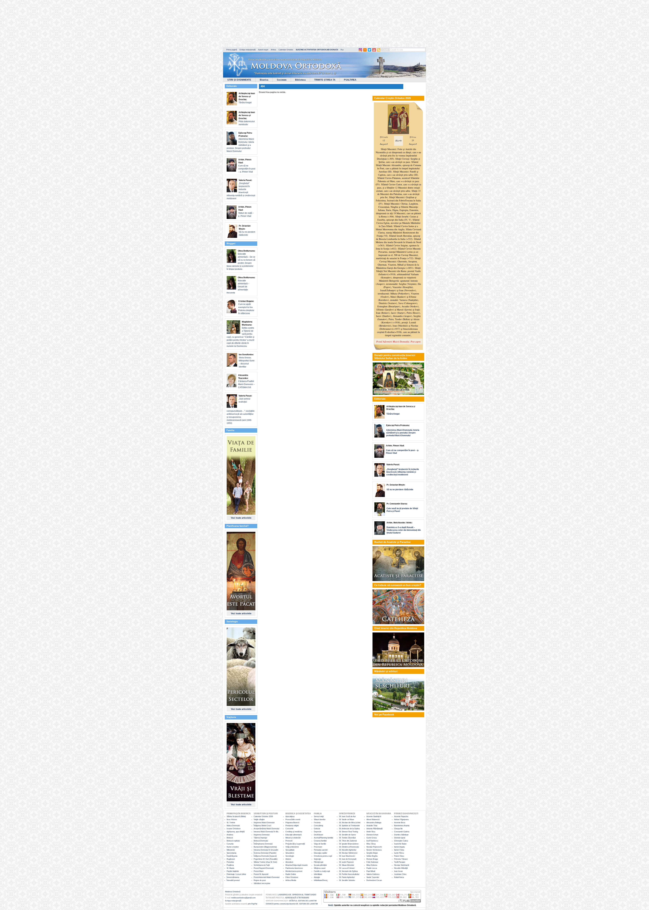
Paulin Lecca (371, 868)
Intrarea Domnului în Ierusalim (266, 850)
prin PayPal (252, 904)
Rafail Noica (399, 877)
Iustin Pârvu (399, 853)
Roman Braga (372, 859)
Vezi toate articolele (241, 518)
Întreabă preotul (233, 880)
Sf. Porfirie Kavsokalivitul (349, 874)
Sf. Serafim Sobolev (347, 880)
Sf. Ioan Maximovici (347, 856)
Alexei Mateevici (373, 819)
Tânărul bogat (247, 98)
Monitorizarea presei (293, 871)
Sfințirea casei (319, 868)
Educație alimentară (293, 835)
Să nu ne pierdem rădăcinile (247, 230)
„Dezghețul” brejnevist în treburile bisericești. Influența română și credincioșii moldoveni (241, 189)
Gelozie (317, 829)
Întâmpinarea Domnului (263, 844)
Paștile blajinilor (233, 871)
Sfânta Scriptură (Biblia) (236, 816)
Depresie (317, 832)
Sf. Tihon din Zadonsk (348, 841)
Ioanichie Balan (400, 844)
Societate (281, 80)
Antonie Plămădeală (374, 829)
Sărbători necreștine (262, 883)
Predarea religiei (292, 826)
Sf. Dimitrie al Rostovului (349, 847)
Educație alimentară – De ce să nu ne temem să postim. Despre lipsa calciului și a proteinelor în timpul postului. (241, 260)
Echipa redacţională (233, 901)
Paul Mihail (370, 871)
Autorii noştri (263, 50)
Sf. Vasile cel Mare (346, 819)
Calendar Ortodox (286, 50)
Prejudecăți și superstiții (295, 844)
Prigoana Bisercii (292, 822)
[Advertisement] (103, 23)
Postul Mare (258, 871)
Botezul (230, 838)
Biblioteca (300, 80)
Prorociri (288, 841)
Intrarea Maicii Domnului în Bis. (266, 832)
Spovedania (231, 853)
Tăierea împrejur (260, 838)
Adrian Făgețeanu (401, 819)
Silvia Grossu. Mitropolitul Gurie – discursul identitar (247, 360)
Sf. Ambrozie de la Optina (349, 829)
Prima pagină (231, 50)
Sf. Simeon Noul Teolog (348, 832)
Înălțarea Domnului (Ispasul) (265, 856)
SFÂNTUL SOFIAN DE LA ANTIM (303, 901)
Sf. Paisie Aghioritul (346, 877)
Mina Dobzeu (371, 865)
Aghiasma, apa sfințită (236, 832)
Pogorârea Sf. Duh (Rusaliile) (266, 859)
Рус (342, 50)
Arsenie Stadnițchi (373, 816)
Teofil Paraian (399, 862)
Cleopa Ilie (398, 829)
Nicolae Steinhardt (401, 865)
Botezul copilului (233, 841)
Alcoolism (289, 862)
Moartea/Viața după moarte (296, 865)
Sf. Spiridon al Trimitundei (349, 826)
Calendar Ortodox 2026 (263, 816)
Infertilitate (318, 874)
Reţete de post (260, 880)
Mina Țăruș (371, 844)
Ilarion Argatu (399, 847)
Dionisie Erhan (372, 835)
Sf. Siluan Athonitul (346, 865)
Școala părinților (320, 865)
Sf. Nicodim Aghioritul (347, 850)
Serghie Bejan (372, 853)
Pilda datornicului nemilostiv (247, 118)
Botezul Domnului (261, 841)
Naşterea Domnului (261, 835)
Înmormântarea (233, 877)
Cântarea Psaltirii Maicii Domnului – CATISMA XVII (246, 381)
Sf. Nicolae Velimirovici (348, 853)
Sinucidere (289, 853)
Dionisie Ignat (399, 838)
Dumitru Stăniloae (401, 835)
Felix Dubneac (372, 862)
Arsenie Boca (399, 822)
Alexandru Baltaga (373, 822)
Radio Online (290, 874)
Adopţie (317, 877)
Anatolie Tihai (371, 826)
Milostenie (231, 850)
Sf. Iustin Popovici (346, 862)
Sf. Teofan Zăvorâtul (347, 838)
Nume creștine (233, 847)
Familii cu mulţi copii (322, 871)
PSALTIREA (350, 80)
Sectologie (289, 856)
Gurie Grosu (371, 838)
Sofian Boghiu (372, 856)
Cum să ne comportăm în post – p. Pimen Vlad (246, 165)
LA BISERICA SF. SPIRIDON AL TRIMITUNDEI (297, 895)
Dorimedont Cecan (374, 880)
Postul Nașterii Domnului (264, 868)
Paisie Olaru (399, 856)
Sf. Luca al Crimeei (346, 868)
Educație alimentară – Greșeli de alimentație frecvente (241, 285)
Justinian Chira (400, 874)
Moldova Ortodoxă (232, 892)
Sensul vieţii (318, 816)
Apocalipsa (289, 816)
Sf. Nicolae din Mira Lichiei (349, 822)
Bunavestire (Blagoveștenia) (265, 847)
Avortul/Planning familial (323, 838)
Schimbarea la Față (262, 865)
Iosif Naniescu (372, 841)
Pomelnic (230, 862)
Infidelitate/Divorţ (320, 880)
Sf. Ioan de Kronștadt (347, 859)
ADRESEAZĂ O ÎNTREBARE (297, 898)
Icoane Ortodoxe (234, 829)
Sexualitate (289, 850)
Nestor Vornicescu (374, 850)
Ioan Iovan (398, 871)
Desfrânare (318, 835)
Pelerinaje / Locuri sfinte (236, 874)
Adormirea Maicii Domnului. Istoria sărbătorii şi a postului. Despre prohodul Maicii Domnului (240, 142)
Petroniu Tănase (401, 859)
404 (263, 86)
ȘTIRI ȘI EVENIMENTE (239, 80)
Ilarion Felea (399, 850)
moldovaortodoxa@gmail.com (243, 898)
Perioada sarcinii (320, 850)
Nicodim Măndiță (401, 868)
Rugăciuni (231, 859)
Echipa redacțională (247, 50)
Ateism (288, 859)
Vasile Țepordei (372, 877)
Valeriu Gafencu (372, 874)
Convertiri (289, 829)
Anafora (230, 835)
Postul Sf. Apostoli (261, 874)
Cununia (230, 844)
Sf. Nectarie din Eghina (348, 871)
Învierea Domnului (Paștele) (265, 853)
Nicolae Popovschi (374, 847)
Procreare (318, 847)
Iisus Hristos (232, 819)
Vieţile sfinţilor (259, 819)
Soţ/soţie (317, 859)
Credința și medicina (293, 832)
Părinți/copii (318, 862)
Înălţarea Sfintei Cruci (262, 826)
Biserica (264, 80)
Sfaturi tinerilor (320, 819)
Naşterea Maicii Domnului (264, 822)
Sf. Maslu (230, 868)
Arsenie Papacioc (401, 816)
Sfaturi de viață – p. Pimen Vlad (246, 211)
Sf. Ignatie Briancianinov (349, 844)
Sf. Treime (231, 822)
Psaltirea (230, 865)
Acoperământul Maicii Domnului (266, 829)
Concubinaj (318, 826)
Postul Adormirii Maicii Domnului (266, 877)
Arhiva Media (290, 880)
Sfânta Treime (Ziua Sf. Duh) (265, 862)
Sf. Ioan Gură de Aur (347, 816)
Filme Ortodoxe (291, 877)
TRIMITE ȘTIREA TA (324, 80)
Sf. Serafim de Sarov (347, 835)
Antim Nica (370, 832)
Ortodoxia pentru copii (323, 856)
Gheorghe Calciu (401, 841)
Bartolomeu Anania (401, 826)
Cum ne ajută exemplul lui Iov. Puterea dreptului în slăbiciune (246, 307)
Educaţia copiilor (320, 853)
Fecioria (317, 822)
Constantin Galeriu (401, 832)
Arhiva (273, 50)
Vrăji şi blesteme (292, 847)
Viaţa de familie (320, 844)
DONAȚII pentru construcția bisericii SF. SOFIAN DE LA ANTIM (292, 904)
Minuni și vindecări (293, 838)
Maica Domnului (233, 826)
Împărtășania (232, 856)
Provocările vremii (292, 819)
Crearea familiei (320, 841)
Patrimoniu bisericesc (294, 868)
